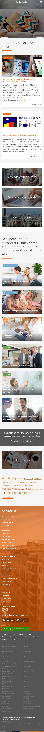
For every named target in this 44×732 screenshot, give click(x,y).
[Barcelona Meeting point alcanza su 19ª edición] (22, 122)
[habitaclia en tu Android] (22, 621)
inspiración (10, 492)
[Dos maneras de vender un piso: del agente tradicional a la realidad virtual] (22, 66)
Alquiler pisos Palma (7, 686)
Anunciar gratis (6, 536)
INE (3, 493)
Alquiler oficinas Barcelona (9, 676)
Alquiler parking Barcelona (9, 678)
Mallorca (4, 637)
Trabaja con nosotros (8, 545)
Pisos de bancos (7, 571)
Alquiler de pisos (6, 668)
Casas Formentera (6, 698)
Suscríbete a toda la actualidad (22, 441)
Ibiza (20, 637)
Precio (21, 492)
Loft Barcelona (6, 656)
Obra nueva (5, 559)
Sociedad (7, 114)
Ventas (28, 493)
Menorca (12, 637)
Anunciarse (5, 596)
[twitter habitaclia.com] (3, 609)
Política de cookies (30, 717)
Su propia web (6, 598)
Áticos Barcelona (6, 654)
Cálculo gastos (6, 581)
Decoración (14, 485)
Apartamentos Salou (7, 651)
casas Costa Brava (6, 696)
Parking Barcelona (6, 659)
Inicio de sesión (6, 531)
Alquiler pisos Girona (7, 681)
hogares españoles (37, 489)
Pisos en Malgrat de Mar (8, 644)
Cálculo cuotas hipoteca (9, 579)
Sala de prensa (6, 525)
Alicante (12, 639)
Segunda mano (6, 562)
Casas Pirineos (5, 649)
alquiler (7, 478)
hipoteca (6, 488)
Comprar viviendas (7, 711)
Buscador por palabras (9, 568)
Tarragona (21, 634)
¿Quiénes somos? (7, 517)
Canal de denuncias (15, 719)
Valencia (35, 637)
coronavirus (6, 485)
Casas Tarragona (6, 706)
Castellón (4, 639)
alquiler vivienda (28, 479)
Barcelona (5, 634)
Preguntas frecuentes (9, 520)
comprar (37, 479)
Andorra (27, 637)
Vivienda (7, 497)
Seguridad (5, 719)
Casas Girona (5, 701)
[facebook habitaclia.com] (6, 609)
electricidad (23, 485)
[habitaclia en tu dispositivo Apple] (9, 621)
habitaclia (11, 724)
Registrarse (5, 533)
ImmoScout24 (20, 724)
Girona (13, 634)
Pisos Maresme (6, 661)
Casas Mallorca (5, 703)
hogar (28, 488)
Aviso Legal (5, 717)
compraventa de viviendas (23, 482)
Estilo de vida (8, 57)
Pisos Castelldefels (7, 708)
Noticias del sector (7, 523)
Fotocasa (4, 724)
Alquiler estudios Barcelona (9, 671)
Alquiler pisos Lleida (7, 683)
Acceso (4, 601)
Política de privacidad (16, 717)
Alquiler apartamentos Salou (9, 664)
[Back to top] (39, 727)
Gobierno (30, 485)
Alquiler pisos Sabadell (8, 691)
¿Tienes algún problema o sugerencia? (16, 629)
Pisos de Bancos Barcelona (9, 666)
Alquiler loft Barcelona (8, 673)
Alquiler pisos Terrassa (8, 688)
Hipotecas (18, 488)
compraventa (8, 482)
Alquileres (17, 478)
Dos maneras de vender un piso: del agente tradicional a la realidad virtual (19, 80)
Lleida (29, 634)
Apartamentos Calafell (8, 693)
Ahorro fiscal (6, 584)
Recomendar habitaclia (9, 548)
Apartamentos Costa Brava (9, 646)
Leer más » (23, 100)
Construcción (36, 482)
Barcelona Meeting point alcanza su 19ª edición (20, 135)
